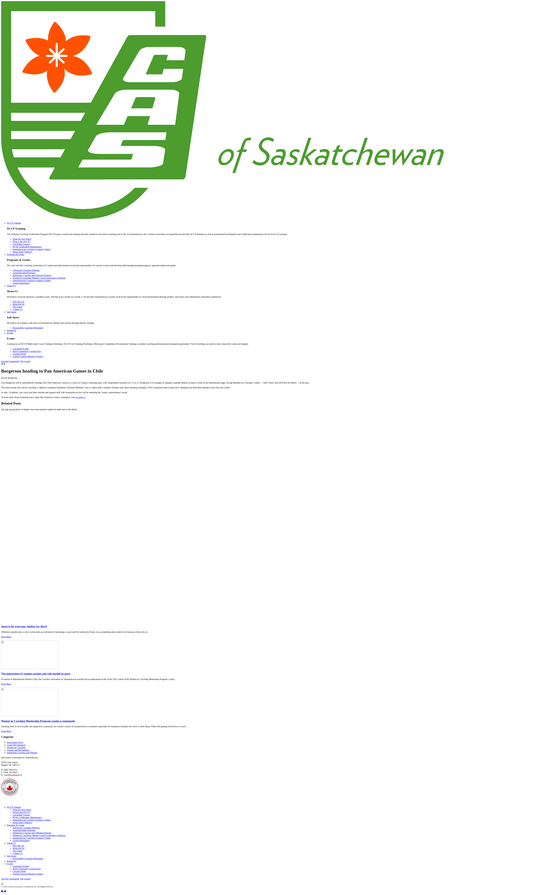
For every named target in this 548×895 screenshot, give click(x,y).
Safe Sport (11, 312)
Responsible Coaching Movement (28, 328)
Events (10, 333)
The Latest (17, 307)
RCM (26, 797)
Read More (6, 637)
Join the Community (10, 361)
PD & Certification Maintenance (27, 247)
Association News (15, 742)
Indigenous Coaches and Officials (22, 752)
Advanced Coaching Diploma (26, 270)
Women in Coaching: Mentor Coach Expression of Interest (39, 278)
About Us (11, 285)
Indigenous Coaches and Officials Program (32, 275)
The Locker (25, 361)
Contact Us (18, 309)
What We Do (18, 304)
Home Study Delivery (22, 252)
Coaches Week (19, 354)
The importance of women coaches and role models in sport (35, 673)
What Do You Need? (22, 239)
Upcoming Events (21, 349)
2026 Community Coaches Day (27, 351)
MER (43, 802)
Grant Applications (21, 283)
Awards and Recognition (18, 750)
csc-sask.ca (80, 397)
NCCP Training (14, 223)
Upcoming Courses (21, 244)
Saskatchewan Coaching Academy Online (32, 249)
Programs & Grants (15, 254)
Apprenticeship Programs (24, 273)
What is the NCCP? (21, 241)
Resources (11, 330)
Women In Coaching (16, 747)
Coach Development (16, 745)
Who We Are (18, 301)
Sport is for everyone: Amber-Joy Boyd (24, 626)
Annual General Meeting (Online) (28, 356)
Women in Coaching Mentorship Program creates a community (38, 721)
